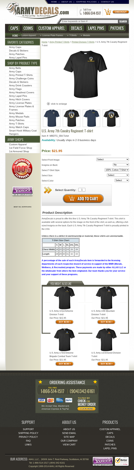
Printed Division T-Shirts (83, 42)
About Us (66, 2)
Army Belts (15, 68)
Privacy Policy (28, 437)
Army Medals (16, 113)
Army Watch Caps (19, 127)
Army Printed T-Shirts (59, 42)
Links (28, 444)
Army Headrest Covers (21, 92)
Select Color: (48, 181)
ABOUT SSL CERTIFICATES (23, 206)
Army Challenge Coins (21, 78)
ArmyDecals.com (39, 10)
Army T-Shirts (16, 123)
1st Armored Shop (19, 151)
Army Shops (15, 139)
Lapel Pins (96, 28)
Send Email (69, 433)
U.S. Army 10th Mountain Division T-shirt (103, 313)
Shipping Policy (28, 433)
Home (54, 2)
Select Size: (47, 175)
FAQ (28, 440)
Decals (76, 28)
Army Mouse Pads (19, 116)
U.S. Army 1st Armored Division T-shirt (106, 355)
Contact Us (107, 2)
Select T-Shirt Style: (51, 170)
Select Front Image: (51, 160)
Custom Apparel (52, 28)
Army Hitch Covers (19, 99)
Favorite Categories (21, 42)
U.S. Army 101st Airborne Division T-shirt (61, 313)
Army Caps (15, 47)
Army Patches (16, 54)
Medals (86, 35)
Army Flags (15, 89)
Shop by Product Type (22, 63)
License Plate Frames (52, 35)
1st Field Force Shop (20, 147)
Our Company (69, 440)
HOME (15, 35)
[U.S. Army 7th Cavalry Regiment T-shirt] (85, 97)
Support (28, 429)
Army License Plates (20, 102)
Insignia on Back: (50, 165)
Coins (28, 28)
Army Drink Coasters (20, 85)
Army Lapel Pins (18, 57)
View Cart (69, 444)
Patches (117, 28)
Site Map (69, 437)
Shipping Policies (86, 2)
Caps (14, 28)
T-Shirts (73, 35)
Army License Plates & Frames (21, 108)
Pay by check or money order (87, 404)
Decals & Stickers (18, 50)
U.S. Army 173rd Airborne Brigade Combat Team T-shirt (63, 355)
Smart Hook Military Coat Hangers (23, 132)
